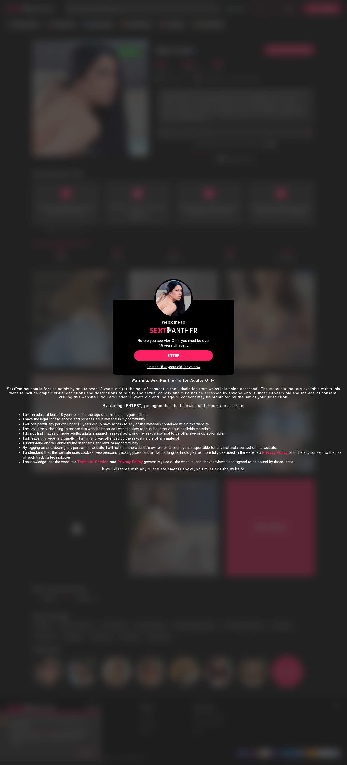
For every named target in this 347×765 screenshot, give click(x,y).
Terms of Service (92, 462)
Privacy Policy (130, 462)
